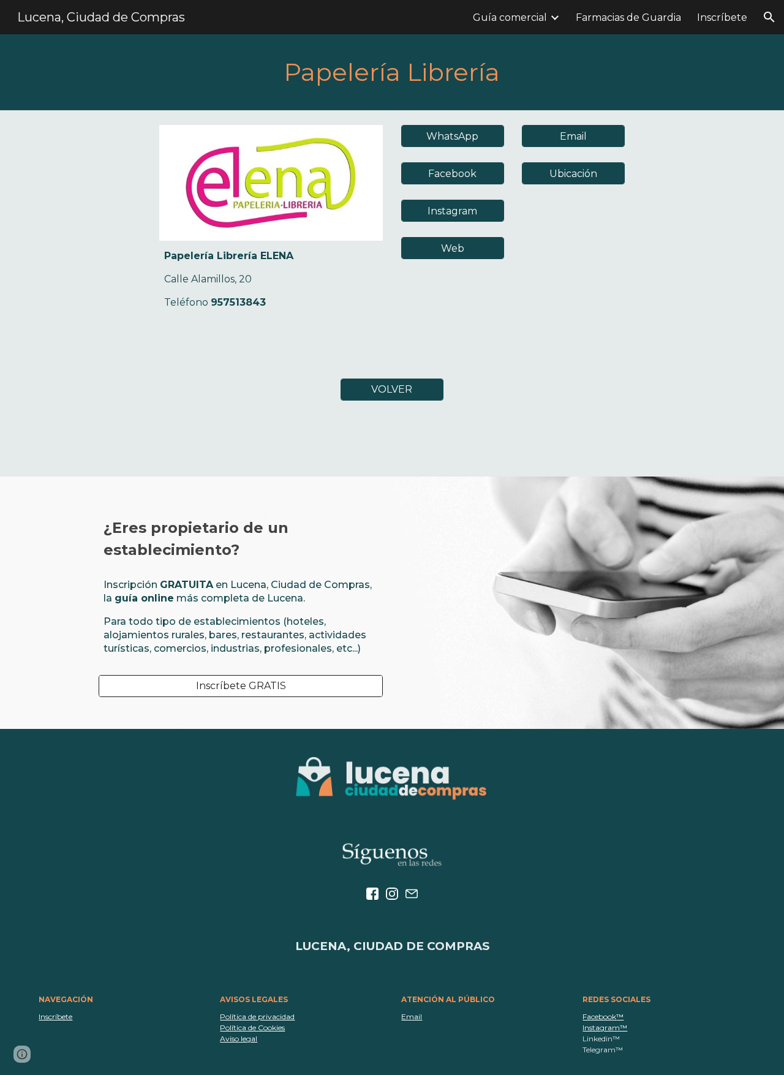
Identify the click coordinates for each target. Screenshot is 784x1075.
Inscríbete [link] (722, 17)
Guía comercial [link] (510, 17)
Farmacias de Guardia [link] (628, 17)
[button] (769, 17)
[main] (392, 72)
